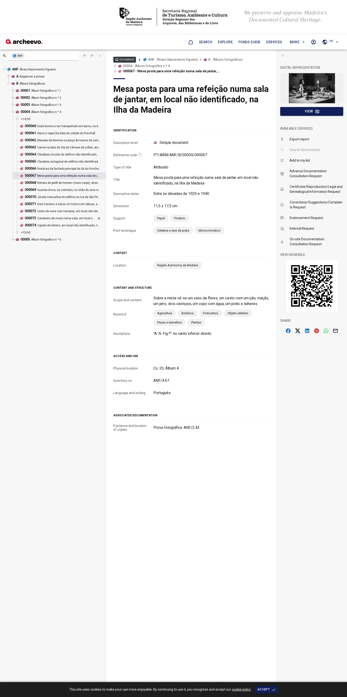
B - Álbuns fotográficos (225, 59)
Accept (263, 689)
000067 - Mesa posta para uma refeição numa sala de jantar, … (171, 71)
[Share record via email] (335, 331)
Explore (225, 42)
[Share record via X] (297, 331)
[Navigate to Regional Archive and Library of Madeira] (173, 17)
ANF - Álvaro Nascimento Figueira (173, 59)
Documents (124, 59)
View (309, 111)
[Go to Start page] (190, 42)
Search (205, 42)
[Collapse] (99, 56)
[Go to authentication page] (313, 42)
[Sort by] (84, 56)
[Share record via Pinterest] (316, 331)
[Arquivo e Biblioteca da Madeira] (24, 42)
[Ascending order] (92, 56)
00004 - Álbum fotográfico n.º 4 (146, 66)
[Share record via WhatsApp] (326, 331)
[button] (296, 42)
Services (274, 42)
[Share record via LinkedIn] (307, 331)
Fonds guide (249, 42)
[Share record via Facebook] (288, 331)
